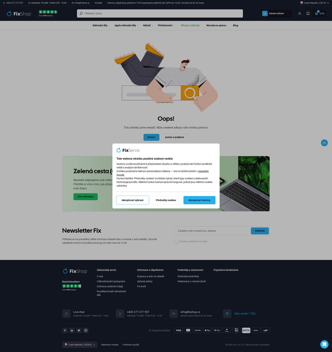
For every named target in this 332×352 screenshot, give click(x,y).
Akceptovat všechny (199, 200)
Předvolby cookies (166, 200)
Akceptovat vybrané (133, 200)
